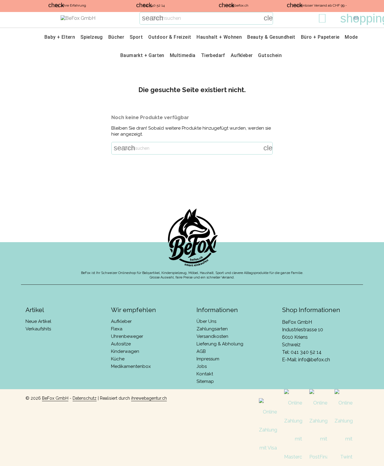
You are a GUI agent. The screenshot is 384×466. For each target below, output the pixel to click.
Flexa (116, 329)
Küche (117, 359)
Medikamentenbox (131, 366)
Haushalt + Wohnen (219, 37)
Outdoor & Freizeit (169, 37)
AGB (201, 351)
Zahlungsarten (212, 329)
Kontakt (204, 374)
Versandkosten (212, 336)
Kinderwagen (125, 351)
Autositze (121, 344)
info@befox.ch (314, 359)
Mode (351, 37)
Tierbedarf (213, 55)
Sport (136, 37)
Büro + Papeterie (320, 37)
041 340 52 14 (306, 352)
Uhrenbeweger (127, 336)
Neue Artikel (38, 321)
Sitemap (205, 381)
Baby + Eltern (59, 37)
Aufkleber (242, 55)
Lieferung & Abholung (219, 344)
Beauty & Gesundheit (271, 37)
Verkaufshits (38, 329)
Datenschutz (85, 398)
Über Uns (206, 321)
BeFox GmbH (55, 398)
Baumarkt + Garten (142, 55)
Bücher (116, 37)
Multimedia (183, 55)
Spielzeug (91, 37)
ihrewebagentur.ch (149, 398)
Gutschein (270, 55)
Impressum (207, 359)
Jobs (201, 366)
